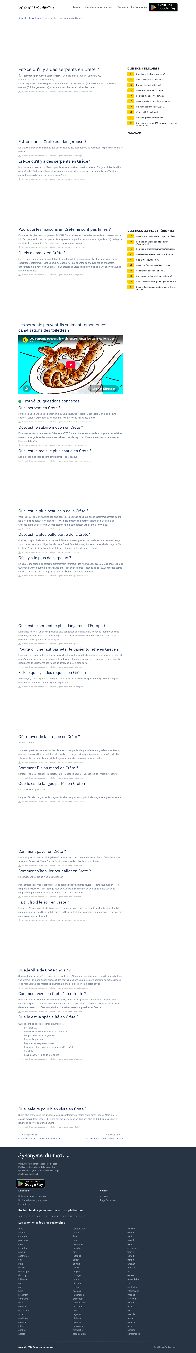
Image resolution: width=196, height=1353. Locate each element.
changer (77, 1275)
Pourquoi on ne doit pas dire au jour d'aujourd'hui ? (152, 243)
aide (20, 1283)
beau (20, 1302)
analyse (131, 1263)
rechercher (78, 1330)
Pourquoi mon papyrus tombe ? (150, 96)
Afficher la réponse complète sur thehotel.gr (66, 156)
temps (130, 1259)
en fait (130, 1256)
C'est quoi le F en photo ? (147, 112)
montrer (131, 1267)
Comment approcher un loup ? (149, 90)
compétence (133, 1334)
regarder (77, 1314)
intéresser (23, 1279)
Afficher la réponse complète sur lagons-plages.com (68, 920)
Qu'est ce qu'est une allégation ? (150, 118)
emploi (130, 1302)
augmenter (23, 1256)
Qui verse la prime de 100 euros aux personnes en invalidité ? (156, 124)
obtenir (76, 1263)
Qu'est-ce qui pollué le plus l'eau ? (150, 74)
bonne (76, 1279)
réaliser (76, 1287)
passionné (78, 1326)
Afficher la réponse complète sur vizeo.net (65, 552)
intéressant (133, 1291)
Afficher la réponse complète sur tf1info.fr (65, 1127)
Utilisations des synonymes (99, 7)
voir (20, 1259)
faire (20, 1228)
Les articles (24, 1204)
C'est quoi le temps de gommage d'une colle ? (156, 281)
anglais (22, 1232)
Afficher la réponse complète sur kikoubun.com (67, 1059)
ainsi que (132, 1322)
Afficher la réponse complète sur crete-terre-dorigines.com (71, 92)
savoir (76, 1267)
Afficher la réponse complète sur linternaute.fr (66, 1011)
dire (75, 1252)
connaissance (80, 1302)
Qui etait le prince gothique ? (148, 85)
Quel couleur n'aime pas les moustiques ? (154, 276)
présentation (133, 1279)
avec (129, 1310)
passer (130, 1318)
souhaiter (132, 1287)
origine (76, 1271)
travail (130, 1240)
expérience (132, 1248)
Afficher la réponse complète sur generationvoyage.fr (69, 576)
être (75, 1236)
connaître (23, 1298)
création (22, 1322)
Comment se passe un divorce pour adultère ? (156, 236)
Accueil (76, 7)
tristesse (77, 1318)
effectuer (131, 1298)
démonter (78, 1298)
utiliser (21, 1267)
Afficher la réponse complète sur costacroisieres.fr (68, 529)
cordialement (79, 1228)
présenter (23, 1295)
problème (23, 1240)
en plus (131, 1228)
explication (23, 1310)
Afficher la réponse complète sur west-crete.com (67, 247)
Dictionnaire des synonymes (132, 7)
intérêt (21, 1326)
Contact (104, 1196)
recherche (23, 1306)
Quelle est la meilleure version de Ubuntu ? (154, 254)
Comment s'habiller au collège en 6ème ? (154, 265)
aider (20, 1287)
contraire (22, 1236)
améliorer (23, 1318)
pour (75, 1240)
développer (23, 1271)
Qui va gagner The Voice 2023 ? (150, 107)
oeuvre (130, 1275)
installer (77, 1256)
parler (130, 1306)
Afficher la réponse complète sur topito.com (66, 667)
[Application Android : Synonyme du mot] (163, 7)
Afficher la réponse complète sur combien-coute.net (68, 445)
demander (78, 1244)
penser (76, 1310)
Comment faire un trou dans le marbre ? (153, 101)
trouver (130, 1252)
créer (20, 1244)
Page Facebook (108, 1200)
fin (128, 1271)
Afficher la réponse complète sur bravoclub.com (67, 801)
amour (21, 1252)
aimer (76, 1259)
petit (20, 1263)
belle (20, 1291)
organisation (79, 1334)
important (23, 1248)
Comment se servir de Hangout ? (150, 271)
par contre (78, 1306)
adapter (22, 1330)
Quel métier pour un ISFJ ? (147, 260)
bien (129, 1244)
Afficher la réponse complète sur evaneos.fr (65, 897)
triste (20, 1314)
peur (129, 1326)
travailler (131, 1314)
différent (77, 1283)
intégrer (131, 1295)
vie (128, 1283)
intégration (78, 1295)
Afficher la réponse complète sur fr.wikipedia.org (67, 179)
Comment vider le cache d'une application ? (40, 1138)
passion (131, 1330)
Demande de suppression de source (34, 92)
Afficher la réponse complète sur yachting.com (67, 687)
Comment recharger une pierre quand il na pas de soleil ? (156, 288)
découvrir (77, 1291)
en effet (131, 1232)
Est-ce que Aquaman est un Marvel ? (104, 1138)
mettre (76, 1232)
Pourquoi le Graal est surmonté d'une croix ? (155, 249)
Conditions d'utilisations (164, 1347)
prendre (76, 1248)
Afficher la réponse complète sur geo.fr (64, 644)
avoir (129, 1236)
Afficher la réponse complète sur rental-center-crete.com (70, 461)
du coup (22, 1275)
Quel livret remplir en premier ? (149, 79)
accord (21, 1334)
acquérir (77, 1322)
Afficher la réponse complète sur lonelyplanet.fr (67, 275)
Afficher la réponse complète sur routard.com (66, 762)
